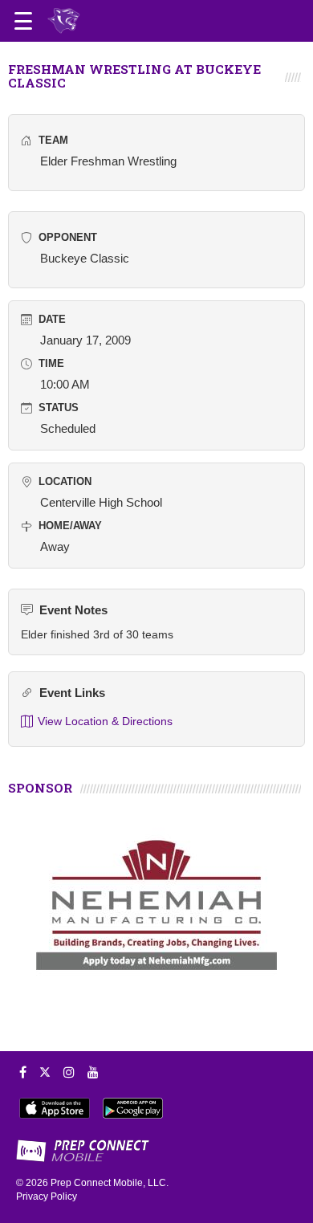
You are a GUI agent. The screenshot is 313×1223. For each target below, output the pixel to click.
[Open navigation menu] (23, 21)
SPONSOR (40, 788)
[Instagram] (69, 1072)
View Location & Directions (105, 721)
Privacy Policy (46, 1196)
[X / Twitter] (45, 1072)
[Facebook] (23, 1072)
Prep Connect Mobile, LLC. (110, 1182)
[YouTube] (93, 1072)
